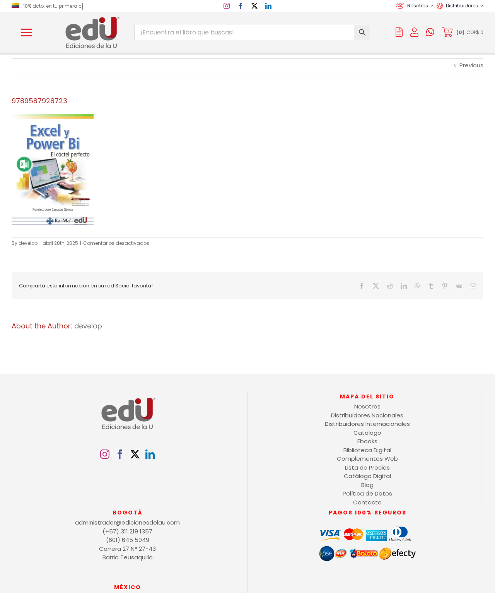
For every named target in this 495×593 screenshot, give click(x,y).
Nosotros (367, 406)
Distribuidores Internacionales (367, 424)
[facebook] (240, 6)
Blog (367, 485)
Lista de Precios (367, 467)
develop (28, 243)
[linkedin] (268, 6)
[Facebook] (120, 454)
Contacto (367, 502)
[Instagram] (104, 454)
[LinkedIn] (150, 454)
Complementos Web (367, 459)
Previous (471, 65)
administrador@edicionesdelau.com (127, 522)
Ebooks (367, 441)
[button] (26, 32)
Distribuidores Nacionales (367, 415)
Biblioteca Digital (367, 450)
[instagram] (227, 6)
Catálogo (367, 433)
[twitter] (254, 6)
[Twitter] (135, 454)
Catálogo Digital (367, 476)
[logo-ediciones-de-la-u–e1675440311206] (92, 18)
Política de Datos (367, 493)
